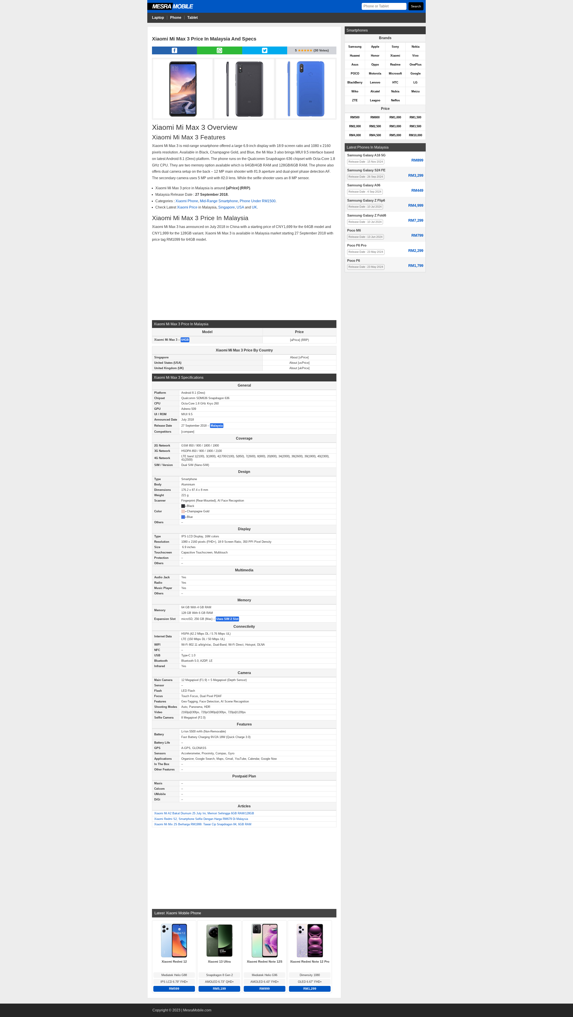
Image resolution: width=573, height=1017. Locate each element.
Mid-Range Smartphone (219, 201)
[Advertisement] (244, 281)
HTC (395, 82)
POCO (355, 73)
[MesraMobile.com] (175, 9)
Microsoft (395, 73)
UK (254, 207)
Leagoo (375, 100)
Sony (395, 46)
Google (416, 73)
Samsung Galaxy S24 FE (366, 170)
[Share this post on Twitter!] (264, 53)
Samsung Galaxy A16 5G (366, 155)
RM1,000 (395, 117)
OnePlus (415, 64)
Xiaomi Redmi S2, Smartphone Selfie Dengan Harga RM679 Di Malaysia (201, 819)
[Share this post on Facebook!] (174, 53)
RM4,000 (355, 135)
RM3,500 (415, 126)
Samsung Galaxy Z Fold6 (366, 215)
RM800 (375, 117)
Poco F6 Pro (356, 245)
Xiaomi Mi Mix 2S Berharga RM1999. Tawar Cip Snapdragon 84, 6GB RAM (202, 824)
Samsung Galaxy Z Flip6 (366, 200)
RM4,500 (375, 135)
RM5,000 (395, 135)
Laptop (158, 17)
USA (240, 207)
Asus (354, 64)
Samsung (354, 46)
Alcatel (375, 91)
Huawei (355, 55)
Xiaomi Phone (186, 201)
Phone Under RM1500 (258, 201)
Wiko (354, 91)
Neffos (395, 100)
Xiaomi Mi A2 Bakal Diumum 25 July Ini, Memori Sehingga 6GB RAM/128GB (204, 813)
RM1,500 (415, 117)
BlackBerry (354, 82)
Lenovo (375, 82)
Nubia (395, 91)
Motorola (375, 73)
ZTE (355, 100)
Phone (175, 17)
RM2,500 (375, 126)
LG (415, 82)
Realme (395, 64)
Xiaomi (395, 55)
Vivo (415, 55)
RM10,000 (415, 135)
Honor (375, 55)
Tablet (192, 17)
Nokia (415, 46)
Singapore (226, 207)
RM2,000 (355, 126)
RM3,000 (395, 126)
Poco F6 (353, 260)
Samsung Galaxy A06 (363, 185)
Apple (375, 46)
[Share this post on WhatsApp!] (219, 53)
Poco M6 (354, 230)
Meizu (415, 91)
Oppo (375, 64)
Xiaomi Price (187, 207)
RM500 (354, 117)
